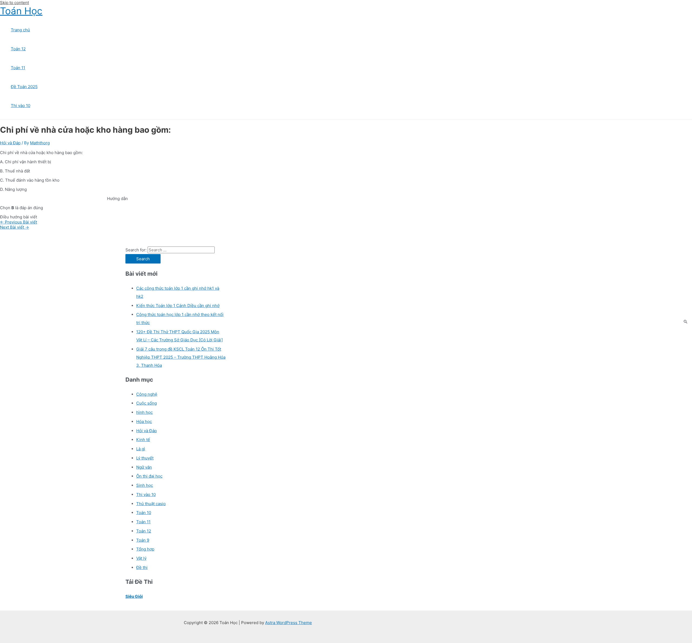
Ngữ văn (144, 467)
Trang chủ (20, 29)
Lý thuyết (145, 458)
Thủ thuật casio (151, 503)
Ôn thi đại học (149, 476)
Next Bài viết (14, 227)
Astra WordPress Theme (288, 622)
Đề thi (142, 567)
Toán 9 (142, 540)
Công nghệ (146, 394)
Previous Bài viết (18, 222)
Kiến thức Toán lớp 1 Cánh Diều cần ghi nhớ (177, 305)
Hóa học (144, 421)
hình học (144, 412)
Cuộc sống (146, 403)
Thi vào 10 (20, 105)
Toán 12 (18, 48)
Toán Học (21, 10)
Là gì (140, 448)
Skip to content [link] (14, 2)
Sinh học (144, 485)
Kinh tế (143, 439)
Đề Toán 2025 (24, 86)
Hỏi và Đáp (10, 142)
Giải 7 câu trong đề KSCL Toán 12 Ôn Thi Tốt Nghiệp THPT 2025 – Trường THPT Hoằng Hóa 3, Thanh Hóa (180, 357)
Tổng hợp (145, 549)
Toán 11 (18, 67)
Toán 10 (143, 512)
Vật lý (141, 558)
